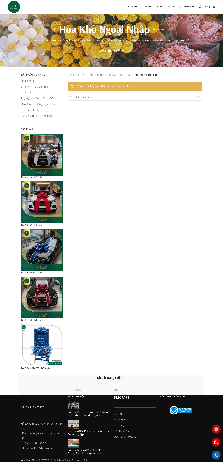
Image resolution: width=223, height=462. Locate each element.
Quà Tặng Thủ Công (125, 436)
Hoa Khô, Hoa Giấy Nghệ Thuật (38, 104)
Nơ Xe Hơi (119, 419)
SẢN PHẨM (87, 74)
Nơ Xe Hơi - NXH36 (31, 320)
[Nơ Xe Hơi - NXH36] (42, 297)
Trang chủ (73, 74)
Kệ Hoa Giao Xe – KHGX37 (35, 367)
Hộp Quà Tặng (122, 431)
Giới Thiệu (119, 413)
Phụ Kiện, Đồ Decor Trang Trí (37, 98)
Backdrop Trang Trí (31, 110)
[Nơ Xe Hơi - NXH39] (42, 154)
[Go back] (55, 29)
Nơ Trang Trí (28, 80)
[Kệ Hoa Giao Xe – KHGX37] (42, 344)
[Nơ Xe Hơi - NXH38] (42, 202)
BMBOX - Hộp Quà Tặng (34, 86)
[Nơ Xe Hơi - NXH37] (42, 249)
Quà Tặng (26, 92)
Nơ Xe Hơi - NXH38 (31, 224)
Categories (158, 29)
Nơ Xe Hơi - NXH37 (31, 272)
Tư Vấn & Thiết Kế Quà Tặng (37, 115)
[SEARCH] (198, 97)
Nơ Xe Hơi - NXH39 (31, 177)
